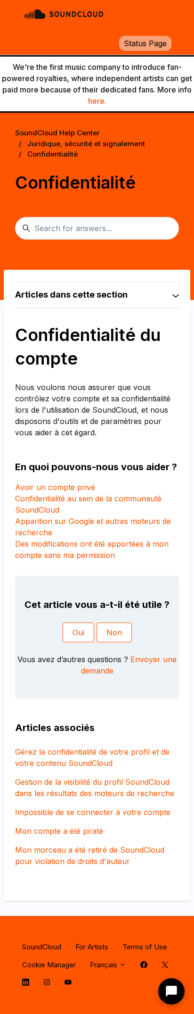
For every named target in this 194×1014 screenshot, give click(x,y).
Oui (78, 632)
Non (114, 632)
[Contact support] (171, 991)
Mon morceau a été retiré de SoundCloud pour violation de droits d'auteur (89, 855)
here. (97, 101)
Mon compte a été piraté (59, 831)
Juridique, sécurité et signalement (86, 143)
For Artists (91, 946)
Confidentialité (52, 154)
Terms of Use (144, 946)
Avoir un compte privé (55, 487)
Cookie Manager (49, 964)
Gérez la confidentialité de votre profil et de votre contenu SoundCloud (92, 757)
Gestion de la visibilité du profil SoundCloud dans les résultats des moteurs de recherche (94, 787)
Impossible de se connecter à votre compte (92, 812)
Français (104, 964)
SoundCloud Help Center (57, 132)
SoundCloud (41, 946)
